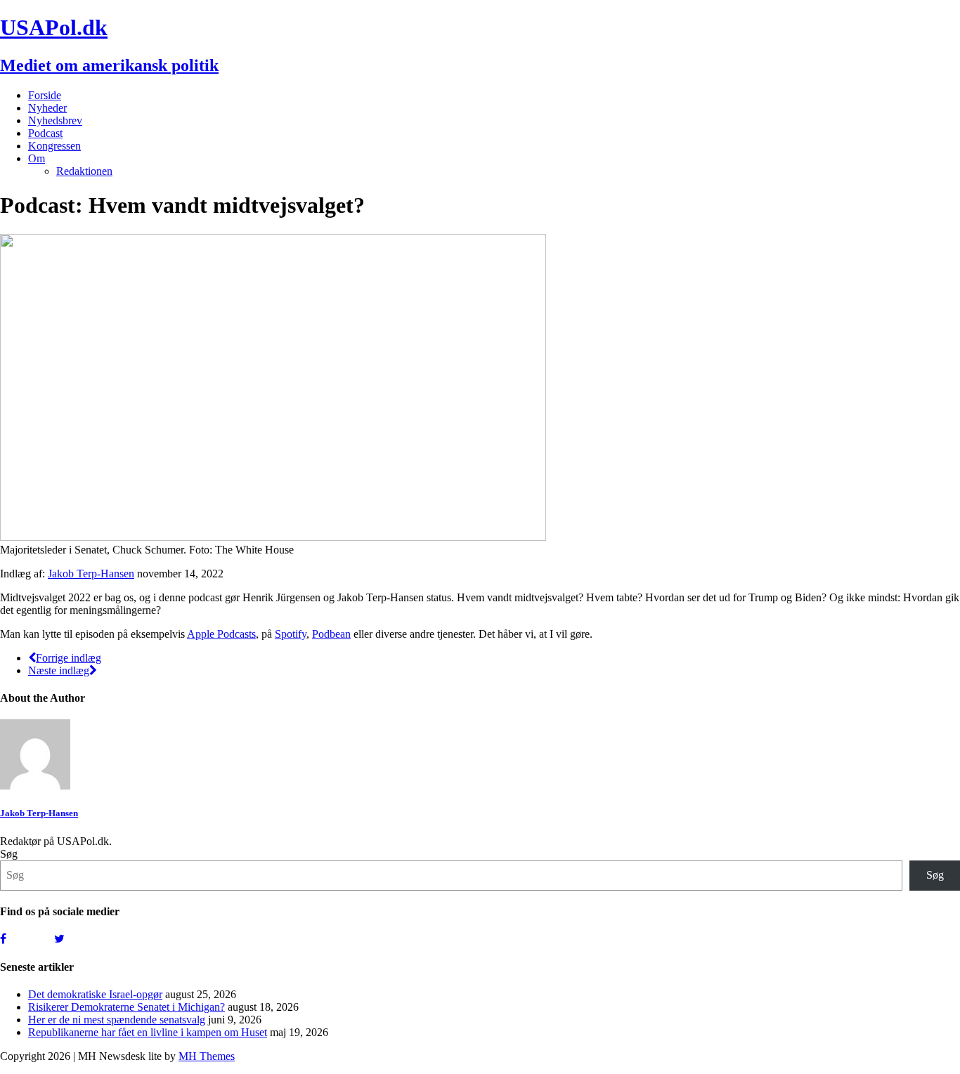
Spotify (290, 634)
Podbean (331, 634)
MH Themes (207, 1056)
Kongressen (54, 146)
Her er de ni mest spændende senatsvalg (116, 1020)
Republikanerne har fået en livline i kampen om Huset (147, 1032)
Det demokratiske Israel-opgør (95, 994)
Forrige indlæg (68, 658)
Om (36, 158)
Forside (44, 95)
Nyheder (47, 108)
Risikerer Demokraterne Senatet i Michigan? (126, 1007)
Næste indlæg (58, 670)
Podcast (45, 133)
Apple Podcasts (221, 634)
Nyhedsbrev (55, 120)
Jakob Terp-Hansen (91, 573)
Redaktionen (84, 171)
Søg (9, 854)
